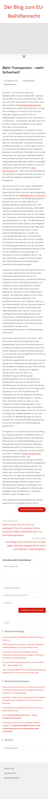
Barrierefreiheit (11, 778)
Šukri (4, 715)
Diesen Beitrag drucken (31, 509)
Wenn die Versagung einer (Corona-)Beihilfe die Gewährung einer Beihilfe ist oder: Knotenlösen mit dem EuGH (23, 700)
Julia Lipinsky (28, 81)
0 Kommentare (10, 84)
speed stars (6, 697)
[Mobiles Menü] (24, 56)
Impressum (9, 768)
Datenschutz (10, 773)
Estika (4, 687)
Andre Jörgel (6, 708)
